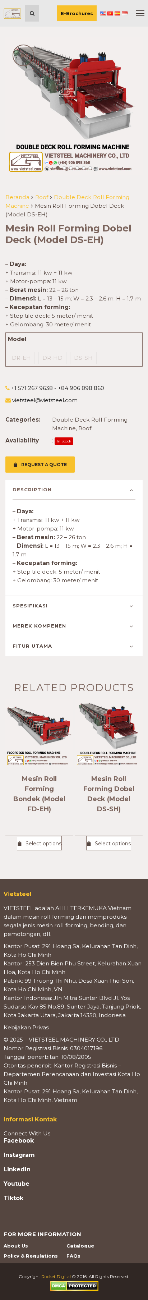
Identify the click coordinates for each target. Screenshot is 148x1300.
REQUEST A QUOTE (44, 464)
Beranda (17, 197)
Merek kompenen (39, 626)
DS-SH (83, 357)
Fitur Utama (32, 646)
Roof (41, 197)
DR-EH (21, 357)
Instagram (19, 1155)
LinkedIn (17, 1169)
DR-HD (52, 357)
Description (32, 489)
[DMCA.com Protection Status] (74, 1285)
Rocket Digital (56, 1276)
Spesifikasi (30, 605)
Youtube (16, 1184)
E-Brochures (77, 13)
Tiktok (13, 1198)
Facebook (19, 1141)
